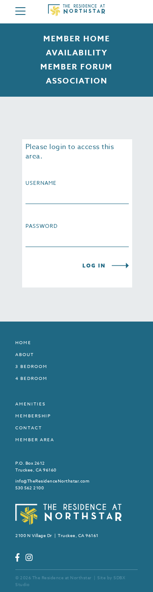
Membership (33, 416)
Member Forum (76, 66)
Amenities (30, 404)
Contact (28, 428)
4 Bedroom (31, 378)
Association (77, 80)
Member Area (34, 440)
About (24, 354)
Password (42, 226)
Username (41, 183)
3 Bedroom (31, 366)
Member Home (76, 38)
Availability (77, 52)
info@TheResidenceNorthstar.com (52, 481)
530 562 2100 (29, 488)
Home (23, 342)
